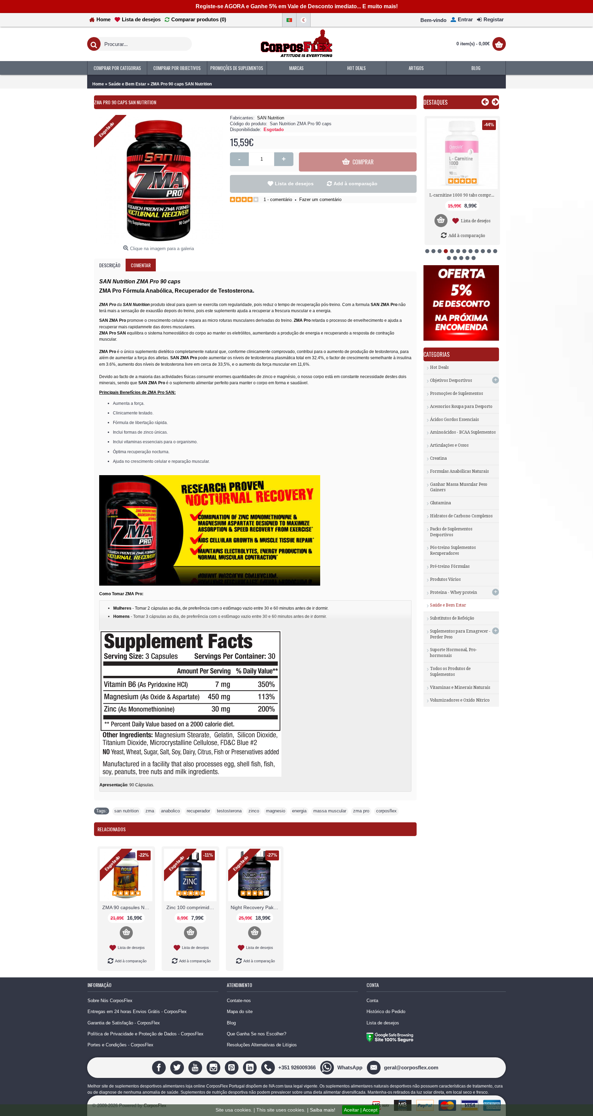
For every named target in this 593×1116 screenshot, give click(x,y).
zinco (253, 810)
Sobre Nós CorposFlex (110, 1000)
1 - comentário (278, 199)
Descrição (109, 265)
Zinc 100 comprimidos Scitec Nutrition (191, 907)
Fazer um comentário (320, 199)
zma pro (361, 810)
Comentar (141, 265)
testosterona (229, 810)
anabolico (170, 810)
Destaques (435, 102)
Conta (372, 1000)
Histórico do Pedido (386, 1011)
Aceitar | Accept (360, 1110)
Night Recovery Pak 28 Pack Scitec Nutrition (256, 907)
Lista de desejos (294, 183)
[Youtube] (196, 1067)
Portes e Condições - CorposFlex (120, 1044)
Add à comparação (355, 183)
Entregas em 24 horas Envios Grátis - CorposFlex (137, 1011)
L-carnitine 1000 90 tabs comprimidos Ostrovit (462, 195)
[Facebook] (159, 1067)
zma (150, 810)
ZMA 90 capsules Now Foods (127, 907)
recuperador (198, 810)
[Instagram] (214, 1067)
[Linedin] (250, 1067)
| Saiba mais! (321, 1110)
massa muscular (329, 810)
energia (299, 810)
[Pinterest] (232, 1067)
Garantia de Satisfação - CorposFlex (124, 1022)
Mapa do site (240, 1011)
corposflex (386, 810)
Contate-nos (239, 1000)
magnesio (275, 810)
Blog (231, 1022)
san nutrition (126, 810)
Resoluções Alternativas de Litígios (262, 1044)
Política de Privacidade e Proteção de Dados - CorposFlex (146, 1033)
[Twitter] (178, 1067)
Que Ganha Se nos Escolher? (256, 1033)
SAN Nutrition (270, 117)
